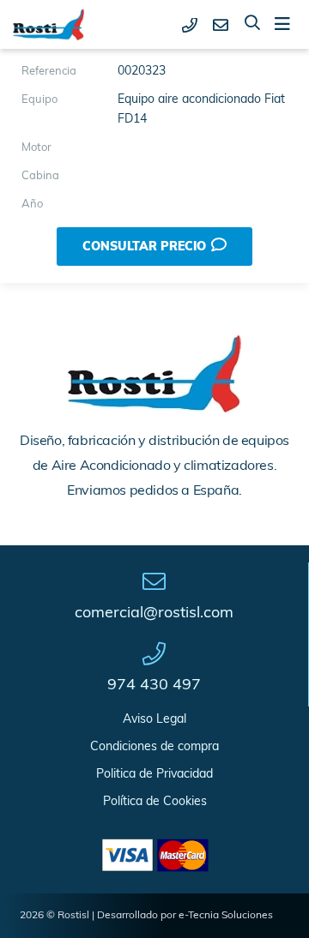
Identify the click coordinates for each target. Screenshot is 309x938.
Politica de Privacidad (154, 774)
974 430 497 (154, 686)
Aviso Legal (154, 719)
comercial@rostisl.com (154, 614)
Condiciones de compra (154, 747)
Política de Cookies (155, 802)
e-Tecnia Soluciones (226, 916)
